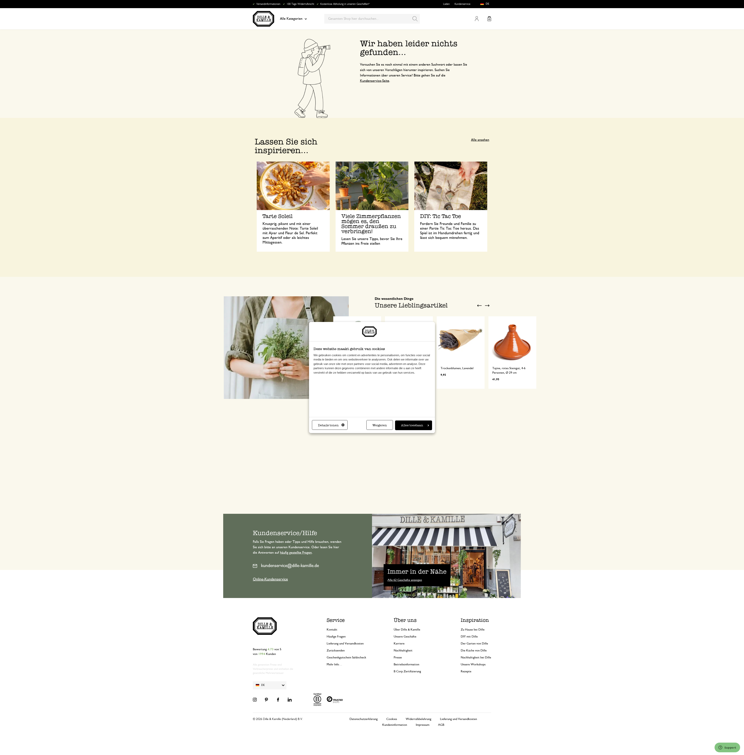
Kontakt (332, 629)
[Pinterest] (266, 700)
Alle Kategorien (291, 19)
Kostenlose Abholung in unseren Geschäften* (344, 4)
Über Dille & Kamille (407, 629)
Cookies (391, 719)
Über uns (405, 620)
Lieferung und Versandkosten (345, 643)
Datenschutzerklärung (364, 719)
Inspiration (475, 620)
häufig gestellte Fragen (296, 552)
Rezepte (466, 671)
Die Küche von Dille (474, 650)
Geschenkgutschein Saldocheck (346, 657)
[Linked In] (290, 700)
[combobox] (372, 19)
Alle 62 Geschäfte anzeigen (405, 580)
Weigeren (379, 425)
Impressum (422, 724)
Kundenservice (462, 4)
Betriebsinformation (406, 664)
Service (336, 620)
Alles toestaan (412, 425)
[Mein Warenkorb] (489, 18)
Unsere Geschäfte (405, 636)
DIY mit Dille (469, 636)
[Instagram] (255, 700)
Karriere (399, 643)
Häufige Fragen (336, 636)
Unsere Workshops (473, 664)
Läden (446, 4)
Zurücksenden (336, 650)
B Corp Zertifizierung (407, 671)
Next (487, 306)
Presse (398, 657)
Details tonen (328, 425)
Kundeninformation (394, 724)
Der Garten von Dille (474, 643)
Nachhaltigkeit (403, 650)
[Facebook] (278, 700)
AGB (441, 724)
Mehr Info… (334, 664)
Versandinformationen (268, 4)
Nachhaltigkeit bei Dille (476, 657)
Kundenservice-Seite (374, 81)
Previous (479, 306)
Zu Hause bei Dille (473, 629)
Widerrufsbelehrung (418, 719)
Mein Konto (477, 18)
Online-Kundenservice (270, 579)
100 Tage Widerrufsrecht (300, 4)
